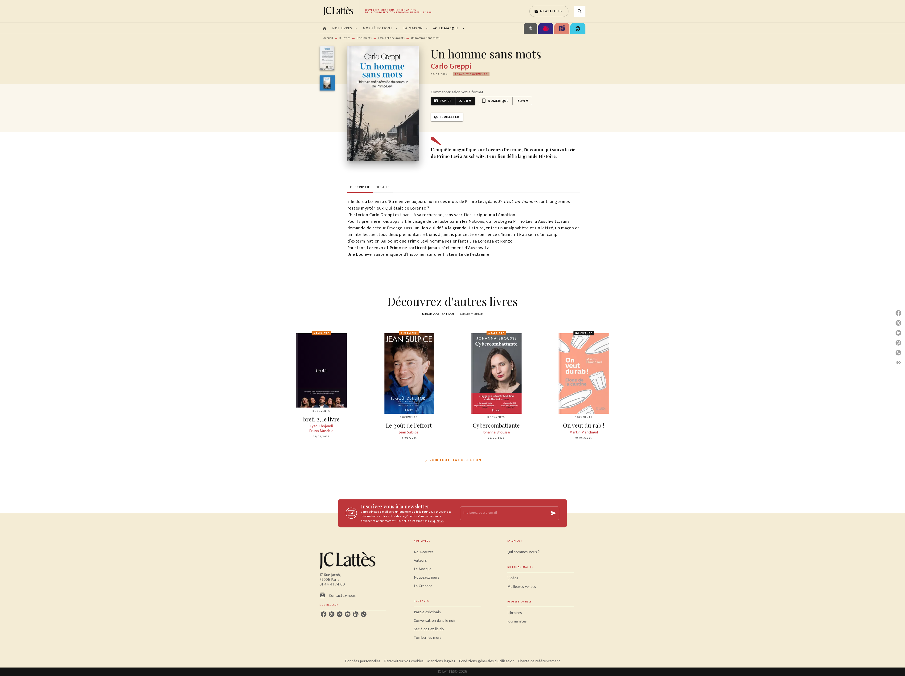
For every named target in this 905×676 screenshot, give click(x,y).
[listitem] (324, 614)
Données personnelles (362, 661)
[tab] (324, 28)
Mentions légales (441, 661)
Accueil (328, 38)
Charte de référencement (539, 661)
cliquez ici (436, 521)
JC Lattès (344, 38)
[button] (548, 11)
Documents (364, 38)
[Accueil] (339, 11)
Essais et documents (391, 38)
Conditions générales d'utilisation (486, 661)
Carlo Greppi (451, 66)
